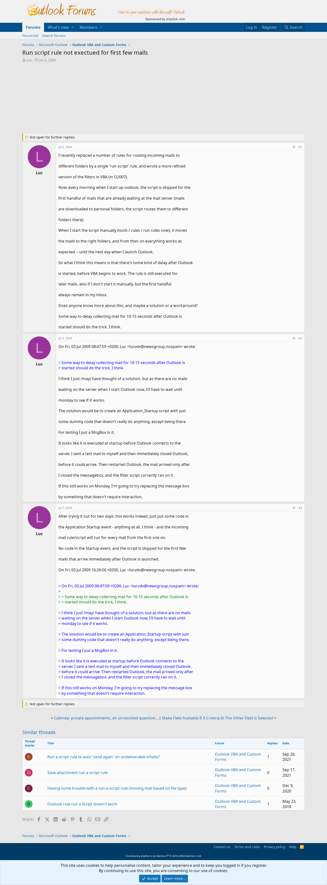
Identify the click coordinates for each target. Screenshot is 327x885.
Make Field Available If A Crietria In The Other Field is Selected (217, 718)
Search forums (54, 35)
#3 (300, 508)
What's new (58, 27)
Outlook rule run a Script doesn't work (82, 804)
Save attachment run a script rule (77, 772)
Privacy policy (274, 847)
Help (292, 847)
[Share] (294, 147)
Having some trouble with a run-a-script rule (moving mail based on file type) (116, 788)
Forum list (30, 35)
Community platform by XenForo (164, 856)
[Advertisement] (138, 98)
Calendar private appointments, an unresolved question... (106, 718)
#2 (300, 338)
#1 (300, 147)
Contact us (222, 847)
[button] (72, 27)
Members (88, 27)
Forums (33, 27)
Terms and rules (247, 847)
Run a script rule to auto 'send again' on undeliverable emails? (103, 756)
